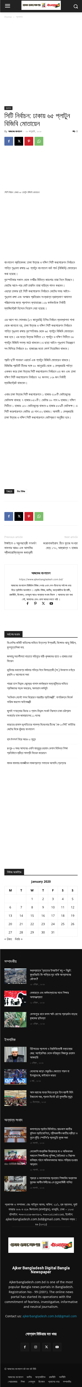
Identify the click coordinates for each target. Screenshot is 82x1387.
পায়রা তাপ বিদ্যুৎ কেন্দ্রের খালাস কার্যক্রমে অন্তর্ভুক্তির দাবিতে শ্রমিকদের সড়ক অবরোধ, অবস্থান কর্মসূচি (37, 686)
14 (21, 915)
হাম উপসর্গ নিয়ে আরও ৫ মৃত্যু (21, 739)
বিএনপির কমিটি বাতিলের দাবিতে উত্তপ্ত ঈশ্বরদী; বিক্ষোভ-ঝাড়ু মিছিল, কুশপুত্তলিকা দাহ (41, 645)
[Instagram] (35, 1347)
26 (72, 924)
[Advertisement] (41, 63)
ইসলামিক (10, 1039)
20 (10, 924)
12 (72, 907)
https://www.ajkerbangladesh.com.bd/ (41, 579)
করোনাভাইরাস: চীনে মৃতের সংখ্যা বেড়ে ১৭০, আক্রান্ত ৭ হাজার (60, 545)
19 (72, 915)
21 (21, 924)
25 (63, 924)
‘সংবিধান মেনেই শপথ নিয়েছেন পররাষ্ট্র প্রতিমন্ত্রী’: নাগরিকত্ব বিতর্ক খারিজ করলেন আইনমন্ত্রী (40, 699)
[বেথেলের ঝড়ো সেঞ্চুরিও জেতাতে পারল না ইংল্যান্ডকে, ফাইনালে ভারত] (15, 1077)
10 (53, 907)
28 (21, 932)
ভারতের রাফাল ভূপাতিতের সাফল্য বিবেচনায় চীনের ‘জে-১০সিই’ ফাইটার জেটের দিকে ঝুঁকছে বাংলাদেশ (41, 727)
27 (10, 932)
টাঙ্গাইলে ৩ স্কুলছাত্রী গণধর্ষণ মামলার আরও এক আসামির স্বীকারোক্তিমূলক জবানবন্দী (20, 547)
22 (32, 924)
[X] (18, 141)
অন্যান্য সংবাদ (13, 1120)
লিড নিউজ (21, 491)
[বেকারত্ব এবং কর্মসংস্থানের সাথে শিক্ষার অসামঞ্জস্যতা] (15, 998)
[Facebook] (8, 141)
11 (63, 907)
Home (8, 17)
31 (53, 932)
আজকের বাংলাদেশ (15, 131)
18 (63, 915)
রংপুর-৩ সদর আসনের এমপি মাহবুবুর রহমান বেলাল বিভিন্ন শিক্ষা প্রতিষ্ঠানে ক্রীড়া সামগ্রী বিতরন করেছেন (37, 751)
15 (32, 915)
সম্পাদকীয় (10, 961)
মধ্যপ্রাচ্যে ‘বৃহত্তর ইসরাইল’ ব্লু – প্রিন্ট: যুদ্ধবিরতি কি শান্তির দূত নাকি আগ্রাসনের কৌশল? (51, 975)
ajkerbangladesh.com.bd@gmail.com (50, 1316)
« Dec (8, 939)
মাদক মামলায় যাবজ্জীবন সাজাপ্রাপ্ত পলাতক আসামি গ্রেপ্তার (36, 763)
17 (53, 915)
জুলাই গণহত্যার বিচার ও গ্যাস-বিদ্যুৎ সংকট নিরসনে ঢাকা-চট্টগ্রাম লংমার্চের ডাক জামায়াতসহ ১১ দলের (39, 713)
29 (32, 932)
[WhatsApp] (39, 141)
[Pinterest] (28, 141)
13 (10, 915)
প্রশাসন (19, 17)
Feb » (19, 939)
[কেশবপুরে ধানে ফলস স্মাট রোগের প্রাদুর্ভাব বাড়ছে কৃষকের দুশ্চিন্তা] (15, 1019)
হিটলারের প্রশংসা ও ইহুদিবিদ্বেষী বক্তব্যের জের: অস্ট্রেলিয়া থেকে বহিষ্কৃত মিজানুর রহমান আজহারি (52, 1053)
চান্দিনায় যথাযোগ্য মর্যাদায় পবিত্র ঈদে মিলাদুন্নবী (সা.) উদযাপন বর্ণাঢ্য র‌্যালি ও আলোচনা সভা (41, 672)
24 (53, 924)
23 (43, 924)
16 (43, 915)
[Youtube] (52, 604)
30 (43, 932)
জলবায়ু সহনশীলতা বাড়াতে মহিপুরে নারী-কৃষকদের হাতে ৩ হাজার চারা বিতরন (39, 659)
